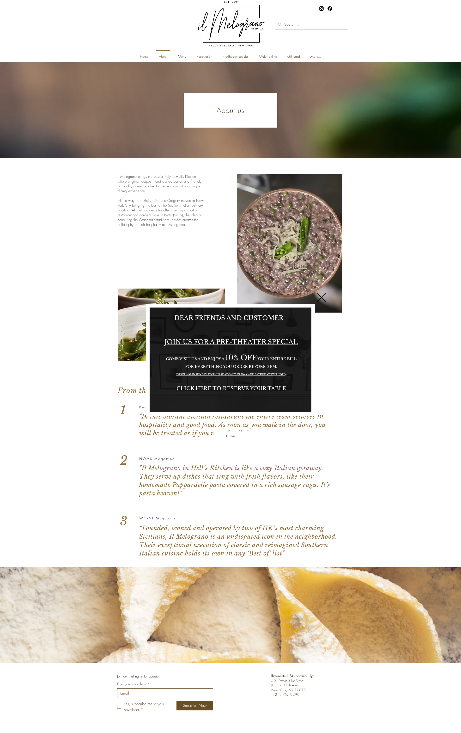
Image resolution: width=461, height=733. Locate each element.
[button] (321, 297)
